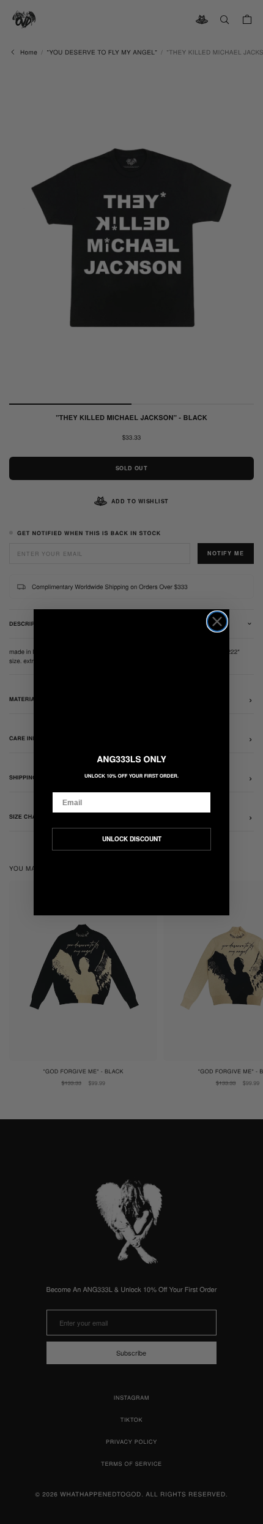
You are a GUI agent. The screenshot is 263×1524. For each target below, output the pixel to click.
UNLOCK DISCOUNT (131, 839)
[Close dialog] (217, 621)
